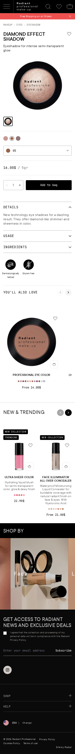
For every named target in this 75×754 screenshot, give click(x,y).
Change (26, 722)
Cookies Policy (11, 743)
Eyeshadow (33, 24)
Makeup (7, 24)
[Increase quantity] (20, 185)
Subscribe (63, 650)
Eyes (19, 24)
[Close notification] (70, 16)
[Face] (37, 574)
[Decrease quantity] (7, 185)
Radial (68, 747)
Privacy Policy (47, 739)
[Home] (27, 6)
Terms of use (30, 743)
